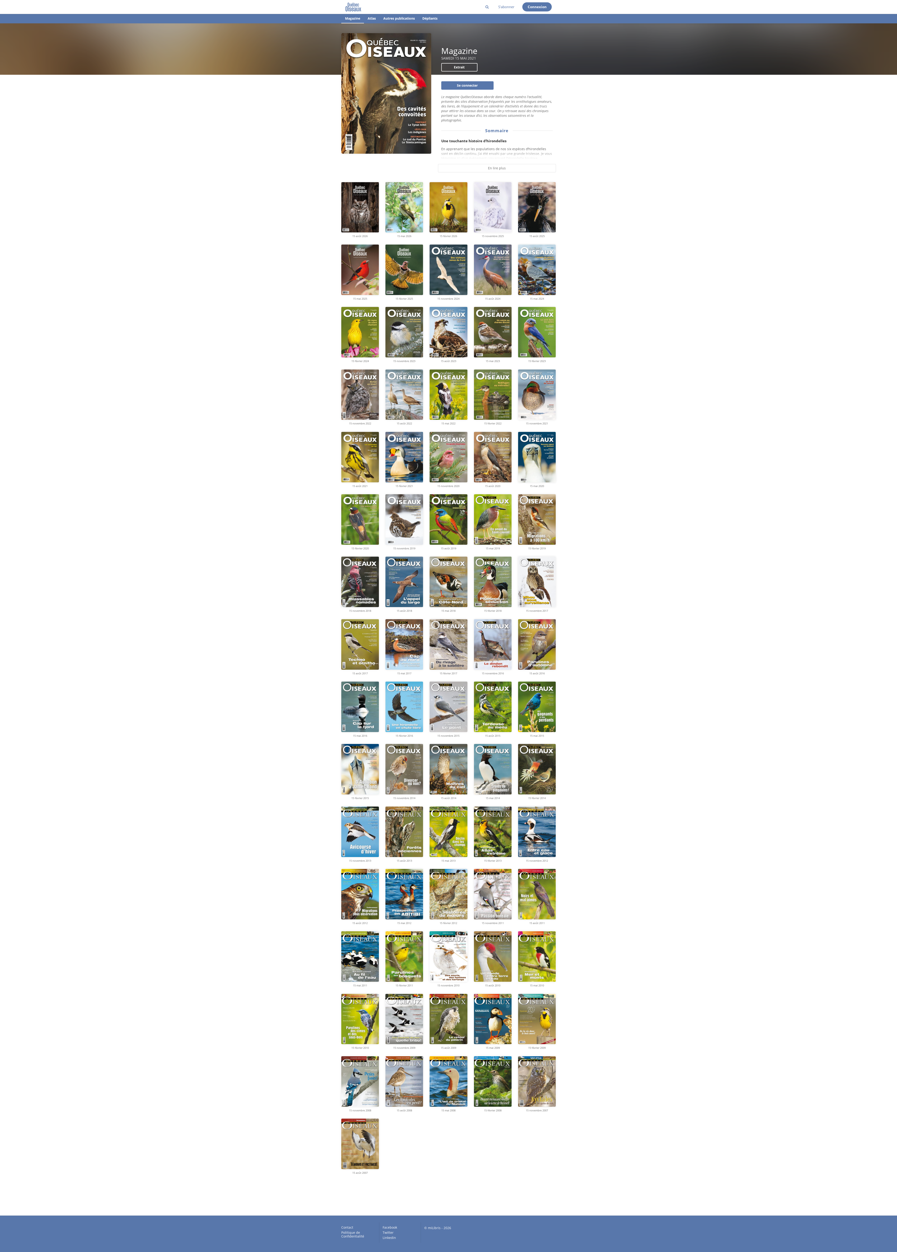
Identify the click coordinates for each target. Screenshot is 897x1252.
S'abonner (506, 6)
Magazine (352, 18)
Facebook (390, 1228)
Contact (347, 1228)
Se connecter (467, 85)
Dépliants (430, 18)
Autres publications (399, 18)
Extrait (459, 67)
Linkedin (389, 1237)
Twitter (388, 1232)
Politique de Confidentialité (352, 1234)
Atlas (372, 18)
